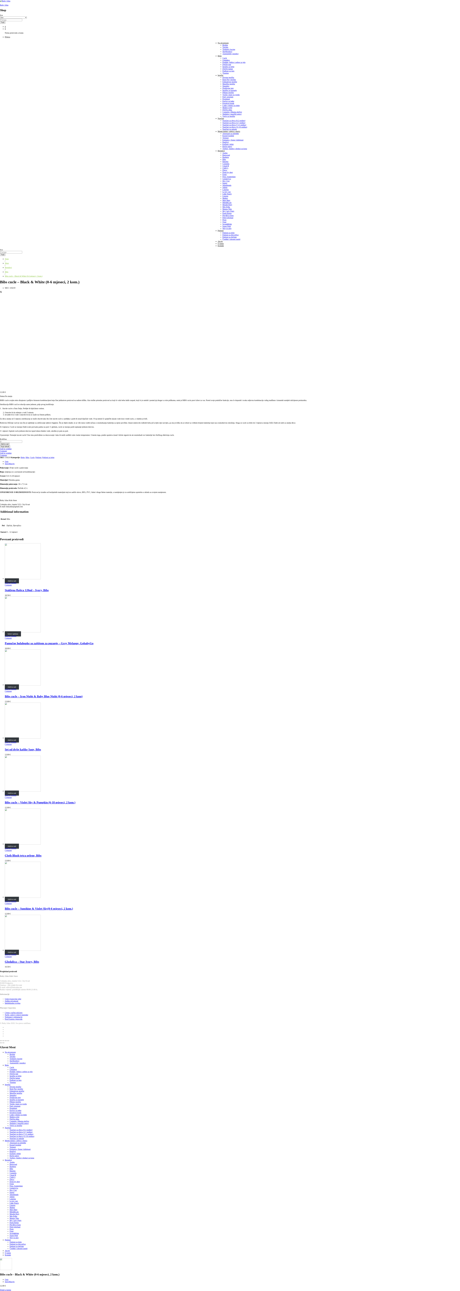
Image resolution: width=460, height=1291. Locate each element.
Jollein (224, 187)
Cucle (224, 58)
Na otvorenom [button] (223, 43)
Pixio (224, 220)
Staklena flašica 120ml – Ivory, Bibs (27, 590)
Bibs (224, 159)
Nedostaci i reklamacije (13, 1017)
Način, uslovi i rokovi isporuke (16, 1015)
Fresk (224, 175)
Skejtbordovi (227, 52)
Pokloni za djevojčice (230, 235)
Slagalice (225, 86)
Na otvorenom (10, 1052)
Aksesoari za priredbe (230, 134)
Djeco (224, 170)
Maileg (225, 198)
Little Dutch (227, 194)
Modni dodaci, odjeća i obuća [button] (229, 131)
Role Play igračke (229, 80)
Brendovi (8, 1160)
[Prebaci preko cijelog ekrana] (6, 1040)
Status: (2, 396)
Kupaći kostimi (228, 136)
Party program (227, 97)
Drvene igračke (228, 77)
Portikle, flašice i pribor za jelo (233, 62)
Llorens (225, 196)
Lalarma (225, 190)
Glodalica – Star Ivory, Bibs (22, 961)
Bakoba (225, 162)
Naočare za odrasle (229, 129)
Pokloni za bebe (228, 233)
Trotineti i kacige (228, 49)
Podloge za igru (228, 71)
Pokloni (38, 457)
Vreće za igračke (228, 116)
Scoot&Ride (227, 224)
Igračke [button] (220, 75)
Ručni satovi (227, 146)
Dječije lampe (227, 69)
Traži (2, 22)
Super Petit (226, 226)
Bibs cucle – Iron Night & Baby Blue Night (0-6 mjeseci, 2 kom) (44, 696)
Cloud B (225, 166)
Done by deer (227, 172)
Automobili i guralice (230, 54)
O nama (221, 244)
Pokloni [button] (221, 231)
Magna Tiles (227, 209)
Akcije (220, 241)
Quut (224, 222)
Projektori (226, 99)
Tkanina (225, 73)
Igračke (7, 1085)
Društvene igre (228, 88)
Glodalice (226, 60)
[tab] (232, 462)
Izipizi (224, 183)
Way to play (227, 228)
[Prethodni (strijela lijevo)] (1, 1042)
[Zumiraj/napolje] (8, 1040)
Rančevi (225, 142)
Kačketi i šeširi (228, 144)
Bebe (23, 457)
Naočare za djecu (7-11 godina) (234, 125)
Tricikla (225, 47)
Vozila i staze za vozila (231, 95)
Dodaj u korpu (5, 1290)
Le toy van (226, 192)
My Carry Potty (228, 211)
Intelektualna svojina (12, 1003)
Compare (3, 451)
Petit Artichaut (227, 218)
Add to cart (5, 444)
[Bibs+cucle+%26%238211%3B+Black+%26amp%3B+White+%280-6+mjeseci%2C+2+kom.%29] (1, 292)
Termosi (225, 138)
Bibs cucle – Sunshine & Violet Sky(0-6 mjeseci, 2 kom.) (39, 908)
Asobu (224, 153)
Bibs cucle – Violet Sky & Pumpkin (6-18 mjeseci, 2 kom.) (40, 802)
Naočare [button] (221, 118)
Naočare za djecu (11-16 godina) (234, 127)
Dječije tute (226, 65)
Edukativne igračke (229, 82)
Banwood (226, 155)
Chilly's (225, 168)
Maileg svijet (227, 108)
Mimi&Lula (226, 203)
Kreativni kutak (228, 103)
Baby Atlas (4, 5)
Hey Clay (226, 181)
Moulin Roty (227, 205)
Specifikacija (9, 464)
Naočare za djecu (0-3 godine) (233, 121)
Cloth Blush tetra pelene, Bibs (23, 855)
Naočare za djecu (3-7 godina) (233, 123)
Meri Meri (226, 200)
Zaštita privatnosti (11, 1001)
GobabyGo (226, 179)
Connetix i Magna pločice (232, 112)
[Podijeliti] (3, 1040)
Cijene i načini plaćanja (13, 1013)
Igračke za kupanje (229, 90)
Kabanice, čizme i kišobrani (232, 140)
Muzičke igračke (228, 84)
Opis (6, 462)
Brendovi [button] (221, 151)
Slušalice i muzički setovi (232, 114)
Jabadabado (226, 185)
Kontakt (221, 246)
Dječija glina (227, 110)
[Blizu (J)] (1, 1040)
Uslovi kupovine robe (13, 999)
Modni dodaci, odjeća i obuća (16, 1141)
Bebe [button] (220, 56)
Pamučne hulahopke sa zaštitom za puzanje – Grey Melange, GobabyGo (49, 643)
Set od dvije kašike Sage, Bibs (23, 749)
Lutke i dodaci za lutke (231, 105)
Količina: (3, 439)
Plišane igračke (228, 93)
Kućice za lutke (228, 101)
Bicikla (225, 45)
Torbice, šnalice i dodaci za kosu (234, 149)
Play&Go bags (228, 216)
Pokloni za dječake (229, 237)
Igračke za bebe (228, 67)
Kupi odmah (5, 446)
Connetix (225, 164)
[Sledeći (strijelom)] (3, 1042)
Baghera (225, 157)
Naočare (8, 1128)
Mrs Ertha (226, 207)
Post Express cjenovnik (13, 1019)
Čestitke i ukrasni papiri (231, 239)
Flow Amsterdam (229, 177)
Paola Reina (227, 213)
